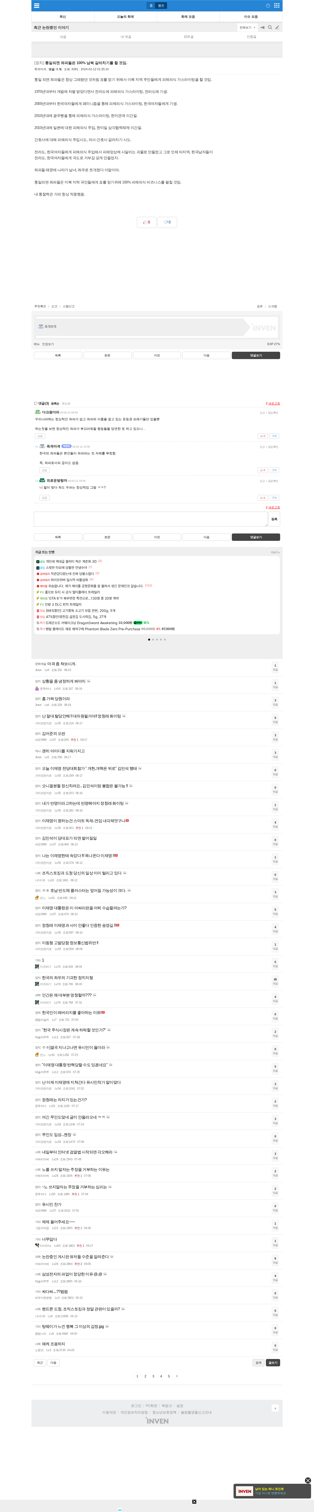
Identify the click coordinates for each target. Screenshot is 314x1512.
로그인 (136, 1406)
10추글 (189, 37)
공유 (260, 306)
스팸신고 (69, 306)
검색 (259, 1362)
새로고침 (274, 403)
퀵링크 (167, 1406)
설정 (179, 1406)
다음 (206, 355)
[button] (149, 640)
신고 (54, 306)
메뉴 (37, 344)
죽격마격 (40, 69)
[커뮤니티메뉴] (36, 5)
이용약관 (109, 1412)
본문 (107, 355)
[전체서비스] (277, 5)
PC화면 (151, 1406)
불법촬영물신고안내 (196, 1412)
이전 (157, 355)
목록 (58, 355)
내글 (63, 37)
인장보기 (48, 344)
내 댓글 (126, 37)
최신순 (66, 403)
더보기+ (275, 552)
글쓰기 (277, 27)
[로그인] (268, 5)
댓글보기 (256, 537)
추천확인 (40, 306)
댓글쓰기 (256, 355)
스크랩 (272, 306)
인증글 (251, 37)
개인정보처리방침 (134, 1412)
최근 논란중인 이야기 (51, 27)
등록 (274, 519)
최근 (40, 1362)
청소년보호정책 (164, 1412)
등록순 (55, 403)
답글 (40, 435)
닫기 (308, 1480)
